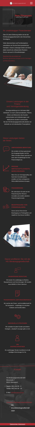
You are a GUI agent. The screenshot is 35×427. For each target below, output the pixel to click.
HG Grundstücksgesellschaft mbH (20, 408)
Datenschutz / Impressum (17, 424)
